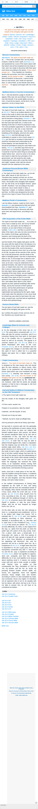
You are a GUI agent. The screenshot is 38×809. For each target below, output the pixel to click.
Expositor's (24, 37)
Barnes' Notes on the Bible (13, 107)
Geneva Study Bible (10, 304)
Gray (24, 39)
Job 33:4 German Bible (10, 622)
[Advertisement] (21, 662)
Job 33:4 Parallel (8, 614)
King (11, 43)
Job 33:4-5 (6, 58)
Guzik (29, 39)
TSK (26, 47)
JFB (28, 41)
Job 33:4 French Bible (9, 620)
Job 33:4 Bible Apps (9, 612)
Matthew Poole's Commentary (14, 200)
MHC (30, 43)
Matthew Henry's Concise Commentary (18, 92)
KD (33, 41)
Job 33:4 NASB (7, 607)
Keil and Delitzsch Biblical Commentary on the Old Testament (18, 391)
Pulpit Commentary (10, 360)
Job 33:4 (25, 447)
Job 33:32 (14, 494)
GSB (15, 39)
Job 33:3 (33, 332)
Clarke (4, 37)
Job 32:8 (7, 112)
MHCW (6, 45)
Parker (13, 45)
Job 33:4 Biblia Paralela (10, 616)
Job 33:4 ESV (6, 605)
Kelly (6, 43)
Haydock (6, 41)
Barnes (12, 35)
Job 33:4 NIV (6, 600)
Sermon (30, 45)
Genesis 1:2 (29, 62)
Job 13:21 (5, 441)
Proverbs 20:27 (7, 347)
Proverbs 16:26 (7, 554)
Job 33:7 (10, 148)
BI (24, 35)
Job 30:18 (32, 525)
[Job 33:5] (36, 364)
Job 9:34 (32, 439)
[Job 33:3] (2, 364)
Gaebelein (9, 39)
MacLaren (23, 43)
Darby (10, 37)
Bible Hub (5, 626)
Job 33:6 (8, 135)
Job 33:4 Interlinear (8, 594)
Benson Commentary (11, 55)
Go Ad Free (3, 805)
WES (21, 47)
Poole (19, 45)
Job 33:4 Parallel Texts (10, 596)
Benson (19, 35)
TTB (16, 47)
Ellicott (16, 37)
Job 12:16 (18, 516)
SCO (12, 47)
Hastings (14, 41)
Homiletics (22, 41)
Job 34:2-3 (22, 343)
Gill (20, 39)
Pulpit (24, 45)
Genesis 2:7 (27, 118)
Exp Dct (32, 37)
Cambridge (30, 35)
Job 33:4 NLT (6, 603)
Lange (16, 43)
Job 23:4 (5, 500)
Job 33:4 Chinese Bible (10, 618)
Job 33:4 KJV (6, 609)
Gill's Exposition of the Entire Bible (16, 219)
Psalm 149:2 (12, 230)
